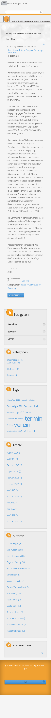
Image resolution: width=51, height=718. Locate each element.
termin (33, 419)
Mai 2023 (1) (12, 490)
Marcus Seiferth (15, 581)
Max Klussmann (15, 550)
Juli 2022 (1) (12, 503)
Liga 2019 (20, 413)
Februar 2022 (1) (14, 522)
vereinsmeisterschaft (14, 431)
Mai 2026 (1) (12, 459)
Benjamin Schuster (16, 625)
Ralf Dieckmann (16, 556)
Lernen (11, 339)
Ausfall (24, 400)
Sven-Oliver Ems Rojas (18, 569)
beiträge (32, 400)
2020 (18, 400)
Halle (30, 406)
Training (9, 425)
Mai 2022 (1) (12, 515)
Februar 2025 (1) (14, 478)
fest (25, 406)
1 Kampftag (11, 400)
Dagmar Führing (16, 562)
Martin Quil (14, 606)
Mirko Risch (13, 575)
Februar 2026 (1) (14, 465)
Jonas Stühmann (16, 631)
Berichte (25, 281)
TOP (25, 682)
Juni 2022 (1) (12, 509)
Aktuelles (12, 324)
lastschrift (10, 412)
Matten (28, 412)
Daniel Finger (14, 544)
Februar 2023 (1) (14, 497)
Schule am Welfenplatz (15, 418)
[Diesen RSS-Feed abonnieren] (44, 45)
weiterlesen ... (15, 295)
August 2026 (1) (14, 453)
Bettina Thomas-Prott (18, 587)
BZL (21, 406)
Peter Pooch (14, 600)
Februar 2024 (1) (14, 484)
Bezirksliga (33, 285)
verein (22, 425)
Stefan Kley (14, 594)
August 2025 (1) (14, 472)
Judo (24, 285)
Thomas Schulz (15, 612)
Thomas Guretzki (16, 619)
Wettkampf (29, 431)
